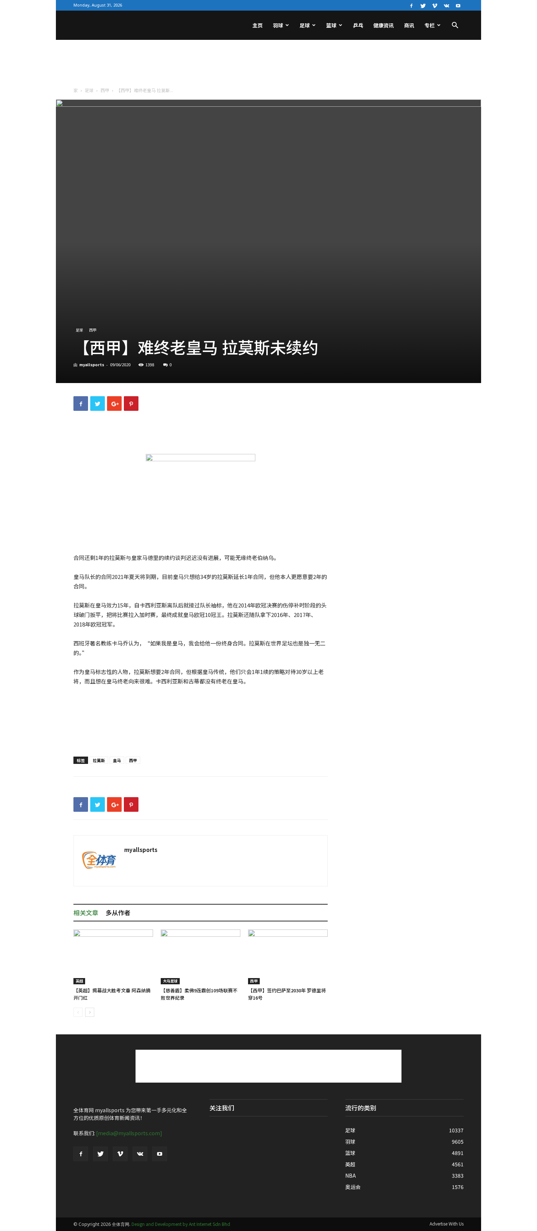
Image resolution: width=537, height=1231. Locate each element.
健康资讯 (383, 25)
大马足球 (170, 981)
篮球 (331, 25)
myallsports (91, 364)
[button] (455, 26)
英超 (79, 981)
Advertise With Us (447, 1223)
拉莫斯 (99, 760)
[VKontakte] (446, 5)
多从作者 (118, 912)
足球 (305, 25)
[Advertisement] (268, 65)
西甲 (104, 90)
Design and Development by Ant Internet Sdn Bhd (181, 1224)
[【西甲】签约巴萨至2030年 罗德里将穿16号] (288, 956)
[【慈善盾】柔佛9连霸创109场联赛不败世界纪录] (200, 956)
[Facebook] (411, 5)
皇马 (117, 760)
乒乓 (358, 25)
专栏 (429, 25)
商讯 (409, 25)
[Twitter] (423, 5)
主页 (257, 25)
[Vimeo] (434, 5)
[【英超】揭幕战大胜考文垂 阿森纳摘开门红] (113, 956)
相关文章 (85, 912)
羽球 (278, 25)
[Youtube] (458, 5)
